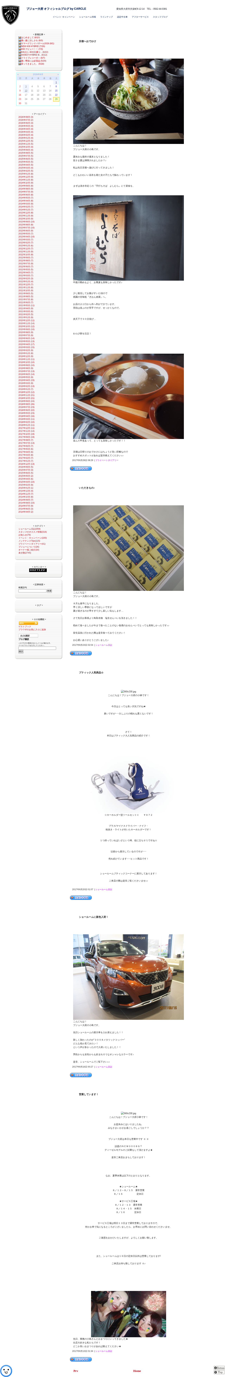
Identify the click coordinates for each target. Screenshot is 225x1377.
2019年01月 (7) (25, 389)
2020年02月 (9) (25, 350)
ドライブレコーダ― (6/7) (33, 58)
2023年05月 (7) (25, 233)
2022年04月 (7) (25, 272)
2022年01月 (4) (25, 281)
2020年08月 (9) (25, 332)
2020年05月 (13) (26, 341)
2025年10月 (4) (25, 147)
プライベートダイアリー (106, 460)
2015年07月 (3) (25, 470)
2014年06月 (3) (25, 509)
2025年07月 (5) (25, 156)
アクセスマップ (118, 3)
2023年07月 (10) (26, 227)
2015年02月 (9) (25, 485)
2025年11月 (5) (25, 144)
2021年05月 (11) (26, 305)
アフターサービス (140, 17)
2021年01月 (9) (25, 317)
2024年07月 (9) (25, 192)
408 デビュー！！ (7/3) (32, 49)
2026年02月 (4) (25, 135)
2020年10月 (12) (26, 326)
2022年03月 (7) (25, 275)
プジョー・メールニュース (156, 3)
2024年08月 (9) (25, 189)
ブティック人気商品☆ (91, 672)
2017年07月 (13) (26, 443)
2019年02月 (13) (26, 386)
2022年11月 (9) (25, 251)
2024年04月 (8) (25, 201)
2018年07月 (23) (26, 407)
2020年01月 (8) (25, 353)
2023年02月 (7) (25, 242)
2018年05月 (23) (26, 413)
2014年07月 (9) (25, 506)
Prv (75, 1371)
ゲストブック (24, 626)
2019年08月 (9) (25, 368)
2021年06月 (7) (25, 302)
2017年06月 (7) (25, 446)
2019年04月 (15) (26, 380)
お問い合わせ (135, 3)
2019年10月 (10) (26, 362)
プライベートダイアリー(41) (32, 544)
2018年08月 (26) (26, 404)
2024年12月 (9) (25, 177)
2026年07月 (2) (25, 120)
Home (137, 1371)
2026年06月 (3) (25, 123)
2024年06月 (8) (25, 195)
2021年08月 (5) (25, 296)
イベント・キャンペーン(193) (32, 538)
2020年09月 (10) (26, 329)
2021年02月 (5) (25, 314)
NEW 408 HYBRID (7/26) (33, 46)
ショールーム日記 (103, 645)
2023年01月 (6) (25, 245)
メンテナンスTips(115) (29, 541)
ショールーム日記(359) (29, 529)
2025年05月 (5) (25, 162)
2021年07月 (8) (25, 299)
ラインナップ (106, 17)
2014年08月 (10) (26, 503)
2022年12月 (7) (25, 248)
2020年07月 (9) (25, 335)
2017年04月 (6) (25, 452)
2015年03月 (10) (26, 482)
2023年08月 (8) (25, 224)
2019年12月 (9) (25, 356)
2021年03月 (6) (25, 311)
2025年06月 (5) (25, 159)
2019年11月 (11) (26, 359)
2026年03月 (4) (25, 132)
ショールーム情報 (87, 17)
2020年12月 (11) (26, 320)
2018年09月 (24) (26, 401)
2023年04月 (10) (26, 236)
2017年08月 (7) (25, 440)
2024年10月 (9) (25, 183)
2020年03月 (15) (26, 347)
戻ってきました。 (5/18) (32, 64)
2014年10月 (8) (25, 497)
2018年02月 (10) (26, 422)
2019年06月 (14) (26, 374)
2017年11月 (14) (26, 431)
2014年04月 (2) (25, 512)
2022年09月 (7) (25, 257)
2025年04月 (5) (25, 165)
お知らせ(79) (24, 535)
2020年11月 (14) (26, 323)
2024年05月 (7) (25, 198)
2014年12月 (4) (25, 491)
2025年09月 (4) (25, 150)
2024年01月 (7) (25, 210)
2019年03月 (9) (25, 383)
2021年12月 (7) (25, 284)
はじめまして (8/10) (30, 37)
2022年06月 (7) (25, 266)
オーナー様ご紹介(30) (28, 550)
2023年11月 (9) (25, 215)
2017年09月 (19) (26, 437)
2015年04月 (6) (25, 479)
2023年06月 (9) (25, 230)
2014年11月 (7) (25, 494)
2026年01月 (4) (25, 138)
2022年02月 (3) (25, 278)
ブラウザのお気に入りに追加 (32, 629)
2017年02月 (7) (25, 458)
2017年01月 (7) (25, 461)
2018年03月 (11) (26, 419)
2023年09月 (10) (26, 221)
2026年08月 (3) (25, 117)
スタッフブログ (160, 17)
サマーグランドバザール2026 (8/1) (37, 43)
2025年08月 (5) (25, 153)
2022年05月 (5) (25, 269)
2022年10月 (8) (25, 254)
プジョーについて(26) (28, 547)
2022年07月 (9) (25, 263)
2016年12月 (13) (26, 464)
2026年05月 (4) (25, 126)
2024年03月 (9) (25, 204)
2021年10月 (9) (25, 290)
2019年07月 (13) (26, 371)
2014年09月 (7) (25, 500)
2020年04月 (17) (26, 344)
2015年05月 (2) (25, 476)
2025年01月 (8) (25, 174)
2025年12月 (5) (25, 141)
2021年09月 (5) (25, 293)
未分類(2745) (24, 553)
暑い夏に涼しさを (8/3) (32, 40)
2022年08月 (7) (25, 260)
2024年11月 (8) (25, 180)
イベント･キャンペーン (64, 17)
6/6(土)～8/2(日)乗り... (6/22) (34, 52)
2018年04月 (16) (26, 416)
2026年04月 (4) (25, 129)
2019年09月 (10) (26, 365)
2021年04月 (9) (25, 308)
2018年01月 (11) (26, 425)
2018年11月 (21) (26, 395)
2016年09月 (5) (25, 467)
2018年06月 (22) (26, 410)
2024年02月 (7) (25, 207)
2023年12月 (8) (25, 212)
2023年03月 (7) (25, 239)
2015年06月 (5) (25, 473)
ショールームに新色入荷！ (93, 917)
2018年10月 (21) (26, 398)
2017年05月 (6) (25, 449)
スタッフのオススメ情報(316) (32, 532)
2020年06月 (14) (26, 338)
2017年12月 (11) (26, 428)
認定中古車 (122, 17)
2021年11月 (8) (25, 287)
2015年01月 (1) (25, 488)
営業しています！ (89, 1094)
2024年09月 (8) (25, 186)
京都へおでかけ (87, 41)
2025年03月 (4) (25, 168)
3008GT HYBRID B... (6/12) (34, 55)
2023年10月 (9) (25, 218)
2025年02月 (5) (25, 171)
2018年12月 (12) (26, 392)
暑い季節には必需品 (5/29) (33, 61)
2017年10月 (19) (26, 434)
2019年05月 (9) (25, 377)
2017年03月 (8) (25, 455)
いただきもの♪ (87, 488)
